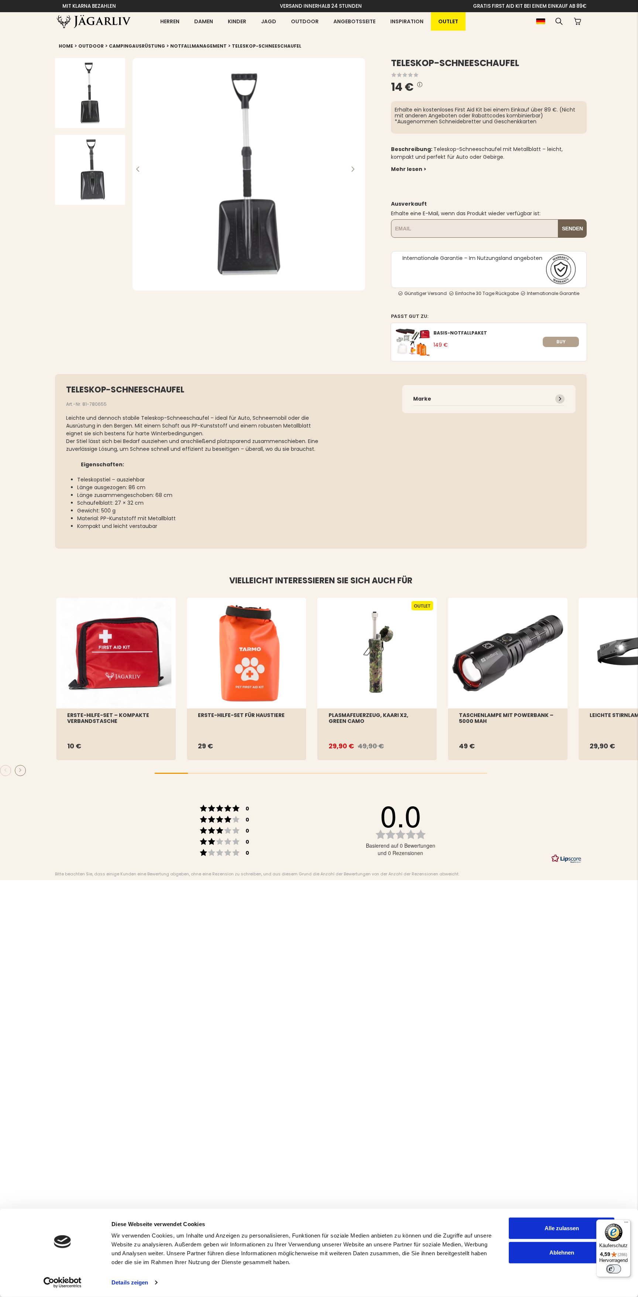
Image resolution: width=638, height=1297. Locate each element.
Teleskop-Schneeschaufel (266, 46)
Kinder (237, 21)
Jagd (268, 21)
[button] (559, 21)
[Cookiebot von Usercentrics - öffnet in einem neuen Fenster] (62, 1282)
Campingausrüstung (137, 46)
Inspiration (406, 21)
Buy (561, 342)
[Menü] (626, 1223)
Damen (203, 21)
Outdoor (305, 21)
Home (66, 46)
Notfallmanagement (198, 46)
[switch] (613, 1269)
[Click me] (420, 85)
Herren (169, 21)
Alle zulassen (562, 1228)
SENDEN (572, 228)
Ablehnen (561, 1252)
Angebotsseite (354, 21)
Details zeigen (130, 1282)
